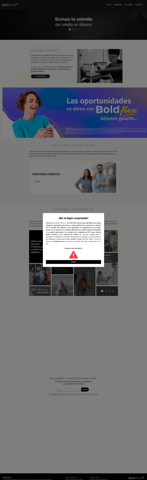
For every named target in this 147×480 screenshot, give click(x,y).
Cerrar (73, 262)
